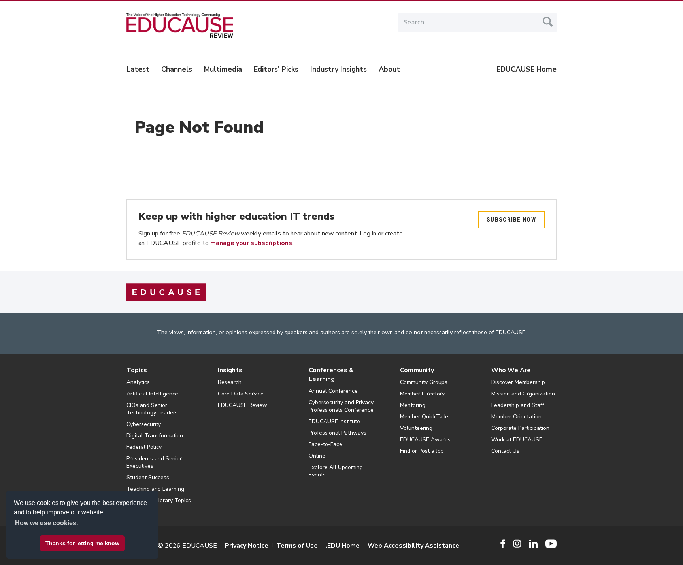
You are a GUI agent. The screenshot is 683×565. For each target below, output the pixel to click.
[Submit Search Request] (547, 21)
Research (230, 382)
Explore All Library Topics (158, 500)
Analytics (138, 382)
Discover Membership (518, 382)
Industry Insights (338, 69)
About (389, 69)
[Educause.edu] (166, 292)
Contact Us (505, 451)
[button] (563, 547)
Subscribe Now (511, 219)
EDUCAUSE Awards (425, 439)
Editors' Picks (276, 69)
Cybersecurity (143, 424)
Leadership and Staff (517, 405)
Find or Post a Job (422, 451)
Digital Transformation (154, 435)
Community (417, 370)
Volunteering (416, 428)
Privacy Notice (246, 545)
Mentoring (412, 405)
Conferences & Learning (331, 374)
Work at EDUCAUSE (516, 439)
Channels (176, 69)
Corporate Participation (520, 428)
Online (317, 456)
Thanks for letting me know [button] (82, 543)
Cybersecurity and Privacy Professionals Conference (341, 406)
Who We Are (511, 370)
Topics (136, 370)
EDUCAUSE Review (242, 405)
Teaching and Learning (155, 489)
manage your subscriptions (251, 243)
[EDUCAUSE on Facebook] (502, 543)
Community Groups (423, 382)
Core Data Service (241, 393)
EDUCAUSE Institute (334, 421)
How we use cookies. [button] (46, 523)
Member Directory (422, 393)
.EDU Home (343, 545)
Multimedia (223, 69)
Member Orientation (516, 416)
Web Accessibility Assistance (413, 545)
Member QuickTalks (425, 416)
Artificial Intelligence (152, 393)
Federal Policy (144, 447)
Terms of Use (297, 545)
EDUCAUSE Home (526, 69)
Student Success (147, 477)
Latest (137, 69)
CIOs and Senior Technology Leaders (152, 408)
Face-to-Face (325, 444)
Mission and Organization (523, 393)
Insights (230, 370)
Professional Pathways (337, 433)
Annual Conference (333, 391)
